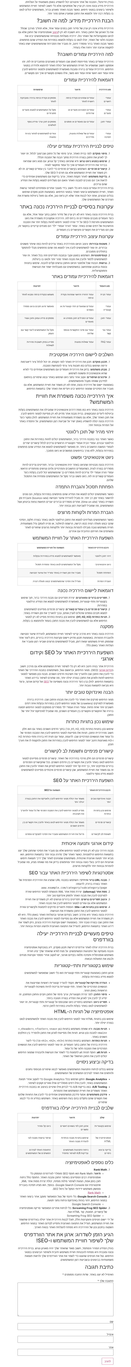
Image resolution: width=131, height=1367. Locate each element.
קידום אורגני (105, 670)
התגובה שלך (105, 1281)
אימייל (110, 1334)
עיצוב (55, 32)
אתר (111, 1347)
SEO (46, 681)
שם (111, 1321)
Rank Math (94, 1192)
